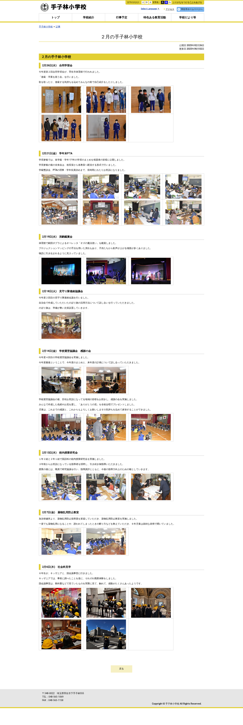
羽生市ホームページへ (191, 9)
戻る (121, 668)
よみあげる (196, 2)
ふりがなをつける (181, 2)
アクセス (170, 9)
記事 (58, 26)
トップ (55, 17)
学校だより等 (187, 17)
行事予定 (121, 17)
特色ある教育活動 (154, 17)
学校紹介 (88, 17)
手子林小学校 (46, 26)
